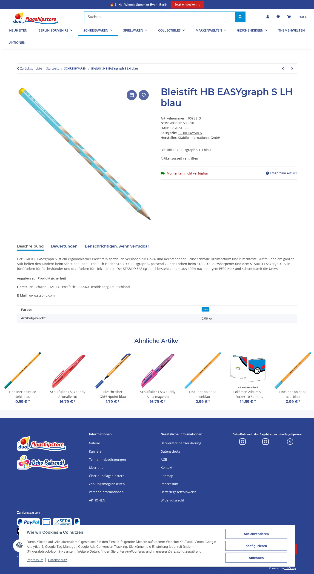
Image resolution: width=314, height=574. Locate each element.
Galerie (94, 443)
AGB (164, 459)
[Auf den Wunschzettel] (144, 95)
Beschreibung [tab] (30, 246)
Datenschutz (57, 560)
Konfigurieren (256, 546)
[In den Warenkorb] (20, 83)
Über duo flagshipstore (106, 476)
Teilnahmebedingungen (107, 459)
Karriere (95, 451)
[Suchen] (240, 17)
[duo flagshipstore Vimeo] (290, 441)
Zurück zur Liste (31, 68)
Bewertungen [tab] (64, 246)
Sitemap (167, 476)
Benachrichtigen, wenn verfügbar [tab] (117, 246)
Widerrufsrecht (172, 500)
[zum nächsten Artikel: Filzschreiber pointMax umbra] (292, 68)
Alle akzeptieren (256, 534)
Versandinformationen (106, 492)
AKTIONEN (17, 42)
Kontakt (166, 467)
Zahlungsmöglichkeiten (107, 484)
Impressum (35, 560)
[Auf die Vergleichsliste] (132, 95)
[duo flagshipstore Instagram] (265, 441)
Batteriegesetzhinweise (179, 492)
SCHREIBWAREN (190, 133)
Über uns (96, 467)
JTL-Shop (290, 568)
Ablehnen (256, 558)
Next (303, 381)
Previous (11, 381)
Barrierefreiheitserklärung (181, 443)
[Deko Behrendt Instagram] (242, 441)
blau (205, 309)
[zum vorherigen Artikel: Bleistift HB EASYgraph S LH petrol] (283, 68)
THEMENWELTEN (291, 30)
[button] (268, 17)
